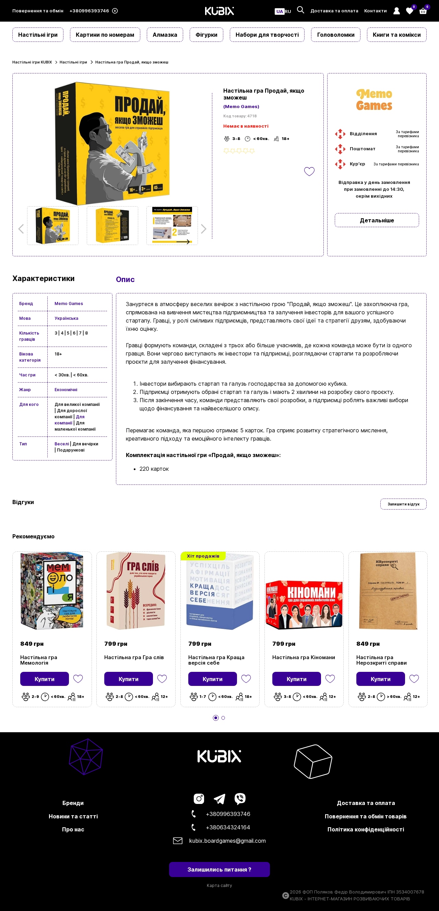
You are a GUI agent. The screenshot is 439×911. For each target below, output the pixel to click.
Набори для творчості (267, 34)
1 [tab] (215, 718)
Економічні (66, 389)
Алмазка (165, 34)
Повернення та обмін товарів (366, 816)
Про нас (73, 829)
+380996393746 (89, 11)
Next (201, 229)
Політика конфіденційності (366, 829)
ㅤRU (288, 11)
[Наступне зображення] (53, 225)
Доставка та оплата (334, 11)
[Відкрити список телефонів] (115, 11)
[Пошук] (300, 9)
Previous (23, 229)
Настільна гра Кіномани (303, 658)
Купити (45, 679)
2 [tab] (223, 718)
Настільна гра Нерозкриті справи (381, 660)
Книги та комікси (397, 34)
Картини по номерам (105, 34)
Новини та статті (73, 816)
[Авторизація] (396, 11)
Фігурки (206, 34)
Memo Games (69, 303)
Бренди (73, 802)
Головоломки (336, 34)
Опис (125, 279)
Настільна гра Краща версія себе (216, 660)
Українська (66, 318)
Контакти (375, 11)
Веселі (62, 443)
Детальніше (377, 220)
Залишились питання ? (219, 869)
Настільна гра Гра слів (134, 658)
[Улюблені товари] (78, 679)
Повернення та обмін (37, 11)
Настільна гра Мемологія (38, 660)
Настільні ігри (38, 34)
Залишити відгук (403, 504)
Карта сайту (219, 885)
